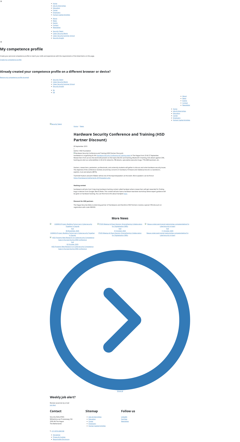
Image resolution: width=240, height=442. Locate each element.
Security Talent (58, 31)
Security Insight (58, 38)
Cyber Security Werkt (60, 34)
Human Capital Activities (61, 15)
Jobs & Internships (59, 6)
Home (55, 4)
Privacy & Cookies (59, 437)
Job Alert (53, 405)
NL (54, 90)
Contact (55, 25)
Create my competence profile (10, 60)
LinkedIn (124, 417)
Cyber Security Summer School (64, 36)
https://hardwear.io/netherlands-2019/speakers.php (92, 178)
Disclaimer (56, 435)
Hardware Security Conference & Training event (113, 155)
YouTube (124, 419)
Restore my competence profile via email (14, 77)
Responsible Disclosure (61, 439)
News (55, 21)
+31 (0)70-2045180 (57, 431)
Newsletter (57, 28)
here (125, 194)
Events (55, 23)
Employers (56, 13)
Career (55, 10)
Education (56, 8)
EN (54, 92)
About (55, 19)
